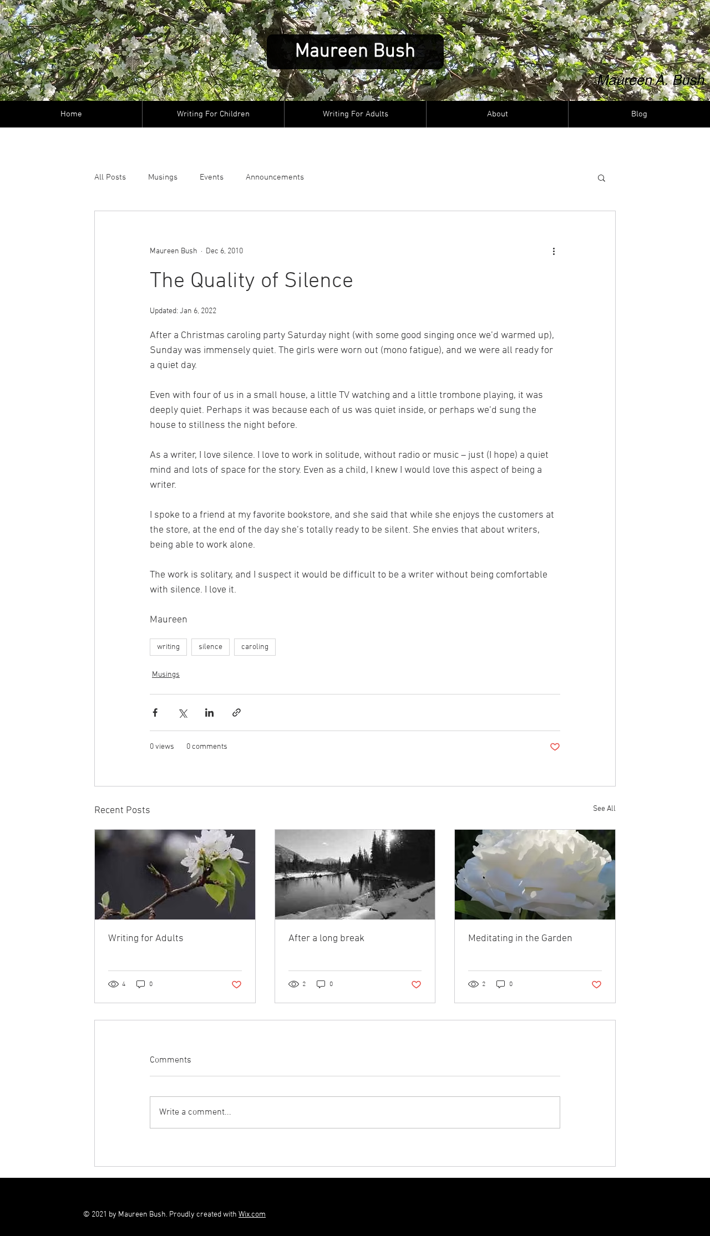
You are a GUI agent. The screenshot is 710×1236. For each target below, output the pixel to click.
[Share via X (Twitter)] (182, 712)
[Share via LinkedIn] (209, 712)
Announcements (275, 177)
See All (604, 809)
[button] (601, 177)
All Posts (110, 177)
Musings (163, 177)
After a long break (326, 938)
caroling (254, 647)
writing (168, 647)
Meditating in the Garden (520, 938)
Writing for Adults (146, 938)
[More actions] (553, 251)
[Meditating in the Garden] (535, 875)
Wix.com (252, 1214)
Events (212, 177)
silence (210, 647)
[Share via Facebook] (155, 712)
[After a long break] (355, 875)
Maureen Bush (355, 51)
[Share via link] (236, 712)
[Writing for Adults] (175, 875)
